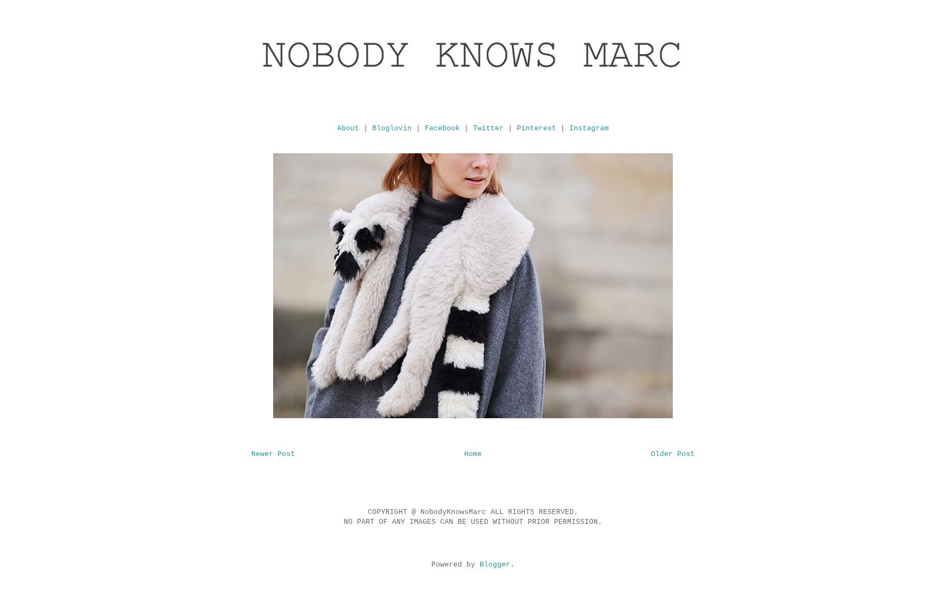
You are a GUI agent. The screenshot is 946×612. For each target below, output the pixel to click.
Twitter (488, 128)
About (348, 128)
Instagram (589, 128)
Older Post (673, 454)
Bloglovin (392, 128)
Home (473, 454)
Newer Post (273, 454)
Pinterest (536, 128)
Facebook (442, 128)
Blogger (495, 565)
